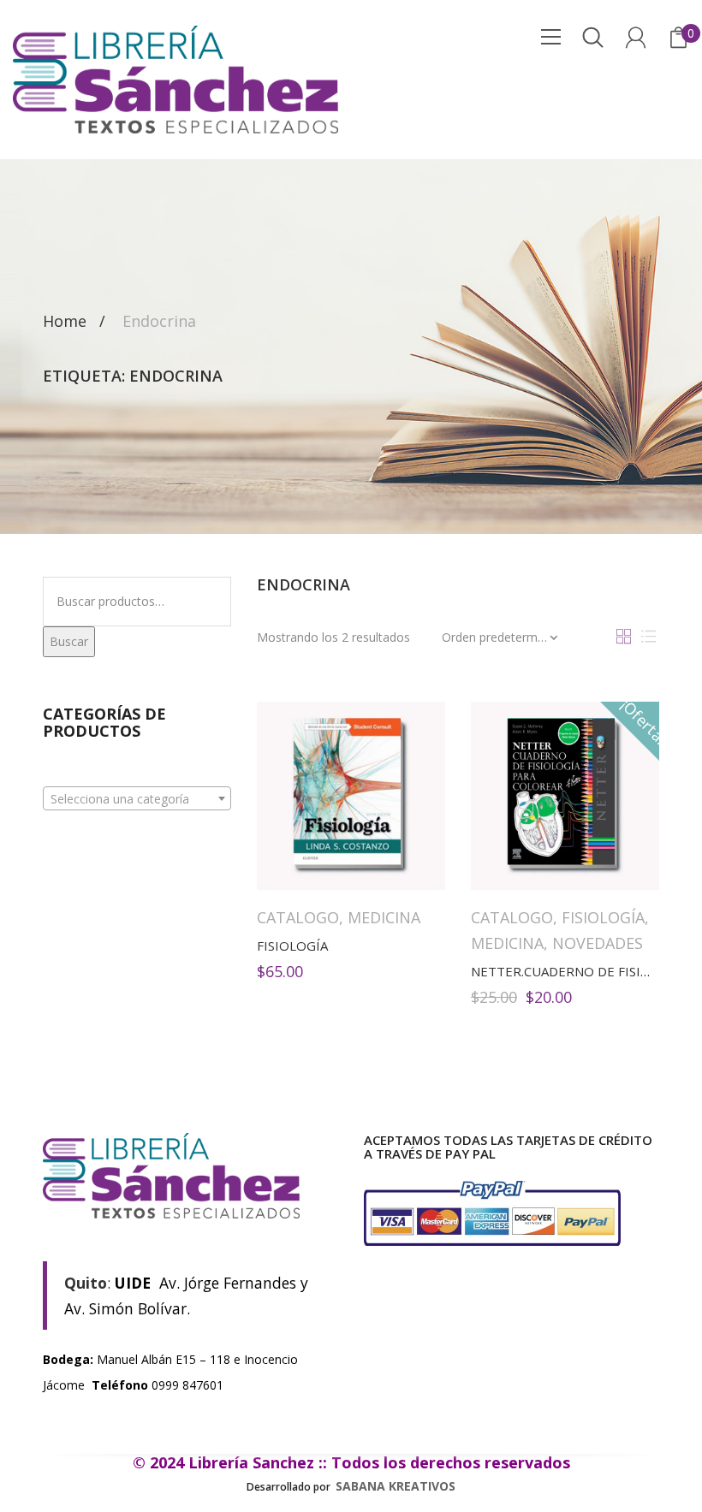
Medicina (384, 917)
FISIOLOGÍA (292, 945)
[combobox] (137, 798)
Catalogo (298, 917)
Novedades (597, 943)
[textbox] (137, 799)
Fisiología (603, 917)
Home (64, 321)
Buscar (69, 641)
